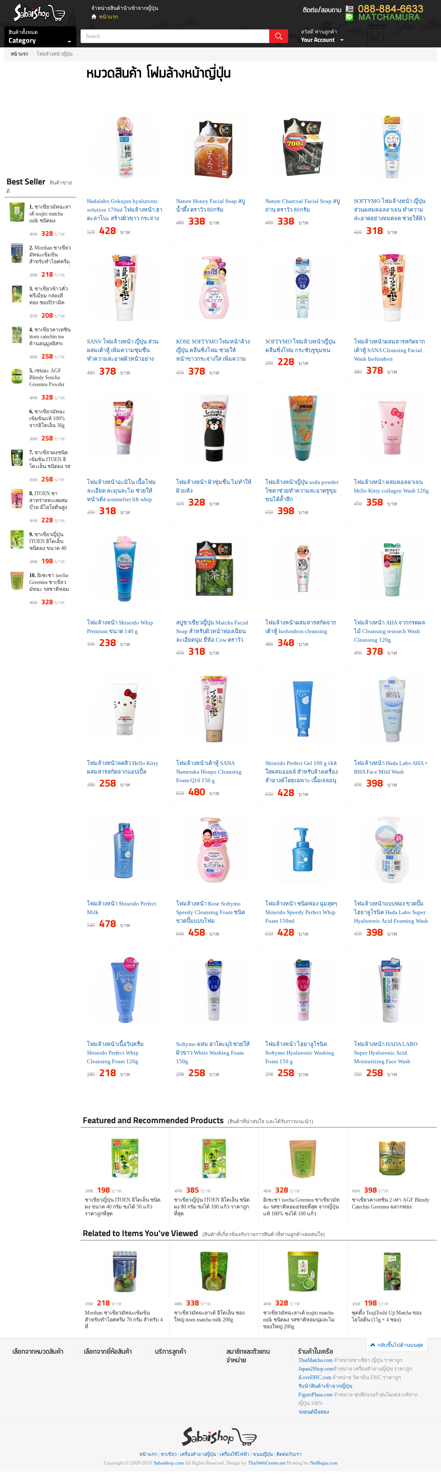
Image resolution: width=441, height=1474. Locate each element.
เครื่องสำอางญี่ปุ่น (198, 1454)
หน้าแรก (108, 17)
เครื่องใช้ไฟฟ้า (234, 1454)
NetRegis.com (324, 1462)
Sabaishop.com (169, 1462)
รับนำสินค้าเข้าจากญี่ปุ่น (325, 1386)
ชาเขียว (169, 1454)
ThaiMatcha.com (315, 1360)
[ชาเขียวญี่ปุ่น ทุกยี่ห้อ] (40, 93)
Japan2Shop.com (315, 1369)
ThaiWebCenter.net (267, 1462)
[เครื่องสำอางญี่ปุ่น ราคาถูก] (40, 143)
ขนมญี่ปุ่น (263, 1454)
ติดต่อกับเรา (288, 1454)
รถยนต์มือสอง (313, 1412)
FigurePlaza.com (315, 1395)
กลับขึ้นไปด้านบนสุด (400, 1345)
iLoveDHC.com (314, 1377)
